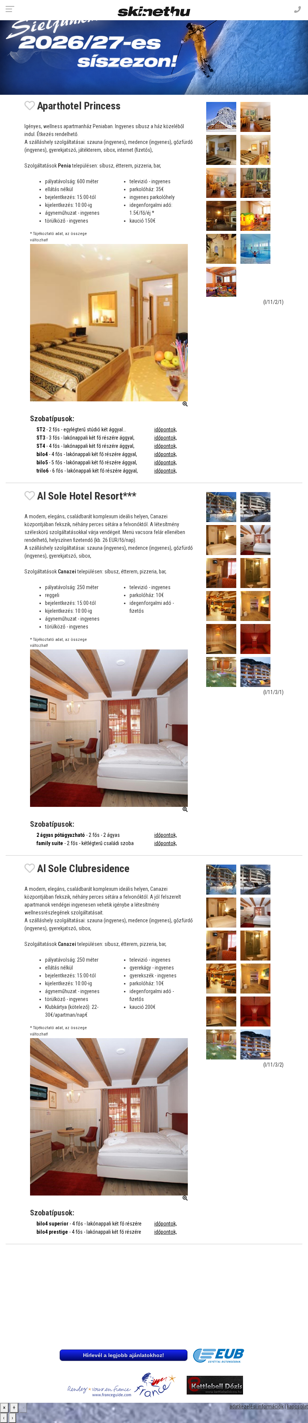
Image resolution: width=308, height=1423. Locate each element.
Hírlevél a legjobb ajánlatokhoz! (123, 1355)
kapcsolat (297, 1407)
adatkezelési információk (256, 1407)
